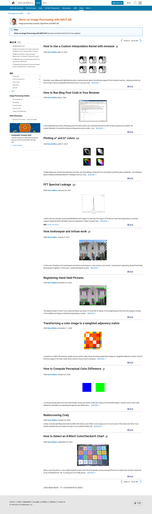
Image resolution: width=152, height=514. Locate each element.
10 (74, 185)
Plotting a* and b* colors (59, 138)
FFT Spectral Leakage (57, 184)
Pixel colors (26, 82)
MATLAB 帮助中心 (25, 3)
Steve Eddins (52, 52)
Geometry (26, 85)
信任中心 (13, 502)
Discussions (66, 8)
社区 (38, 3)
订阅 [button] (28, 13)
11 (78, 138)
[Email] (130, 86)
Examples (16, 102)
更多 (12, 91)
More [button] (88, 8)
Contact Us (61, 502)
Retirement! (21, 46)
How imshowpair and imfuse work (65, 231)
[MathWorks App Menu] (140, 3)
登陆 (129, 3)
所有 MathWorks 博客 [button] (15, 13)
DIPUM (26, 88)
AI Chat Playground (52, 8)
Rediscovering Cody (56, 415)
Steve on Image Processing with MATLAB (45, 19)
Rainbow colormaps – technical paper (25, 119)
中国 (139, 503)
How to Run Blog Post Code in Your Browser (71, 92)
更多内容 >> (96, 83)
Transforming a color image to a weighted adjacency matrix (81, 323)
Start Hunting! (17, 145)
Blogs (81, 8)
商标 (19, 502)
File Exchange (31, 8)
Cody (40, 8)
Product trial (17, 108)
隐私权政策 (27, 502)
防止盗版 (36, 502)
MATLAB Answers (16, 8)
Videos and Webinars (19, 111)
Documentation (18, 99)
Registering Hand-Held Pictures (63, 277)
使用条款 (53, 502)
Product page (17, 105)
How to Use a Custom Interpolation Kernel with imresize (78, 46)
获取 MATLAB (117, 3)
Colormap (26, 76)
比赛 (75, 8)
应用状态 (44, 502)
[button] (135, 3)
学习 (45, 3)
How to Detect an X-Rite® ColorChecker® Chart (73, 436)
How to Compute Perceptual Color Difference (72, 368)
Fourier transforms (26, 79)
